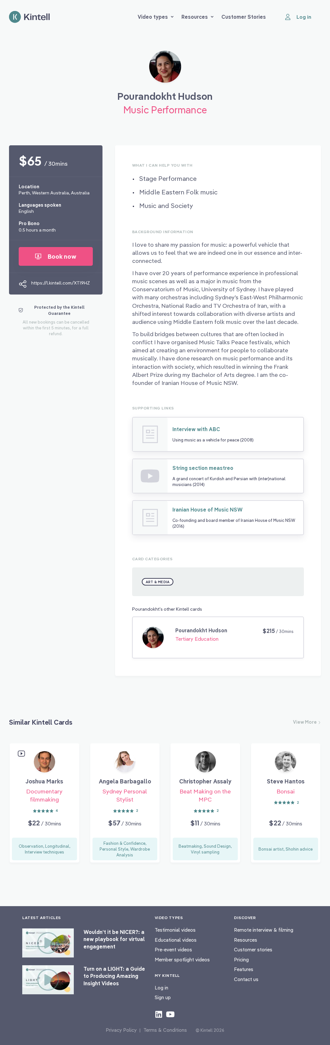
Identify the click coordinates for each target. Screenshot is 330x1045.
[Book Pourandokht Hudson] (165, 69)
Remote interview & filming (263, 930)
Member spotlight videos (182, 960)
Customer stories (253, 950)
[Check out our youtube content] (170, 1014)
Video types (153, 17)
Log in (161, 988)
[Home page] (29, 17)
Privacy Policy (121, 1030)
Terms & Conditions (165, 1030)
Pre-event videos (173, 950)
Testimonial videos (175, 930)
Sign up (163, 997)
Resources (194, 17)
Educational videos (176, 940)
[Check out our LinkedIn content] (158, 1014)
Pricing (241, 960)
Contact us (246, 979)
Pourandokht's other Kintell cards (167, 609)
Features (243, 969)
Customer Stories (243, 17)
